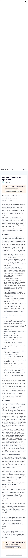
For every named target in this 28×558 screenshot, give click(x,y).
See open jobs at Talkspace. (11, 188)
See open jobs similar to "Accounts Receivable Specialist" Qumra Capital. (13, 190)
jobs (8, 169)
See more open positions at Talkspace (14, 555)
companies (3, 169)
